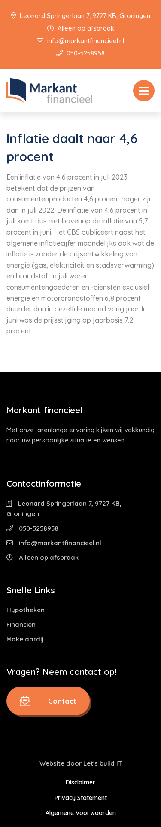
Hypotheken (25, 610)
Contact (62, 700)
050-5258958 (85, 53)
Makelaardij (24, 639)
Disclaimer (80, 782)
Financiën (21, 624)
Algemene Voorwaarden (81, 813)
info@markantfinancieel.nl (85, 41)
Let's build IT (102, 763)
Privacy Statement (81, 798)
